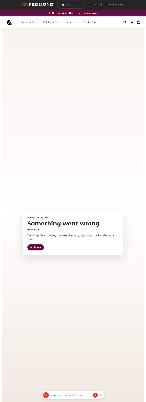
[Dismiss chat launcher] (101, 395)
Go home (35, 247)
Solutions (48, 22)
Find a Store (91, 22)
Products (26, 22)
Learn (69, 22)
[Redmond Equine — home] (9, 22)
